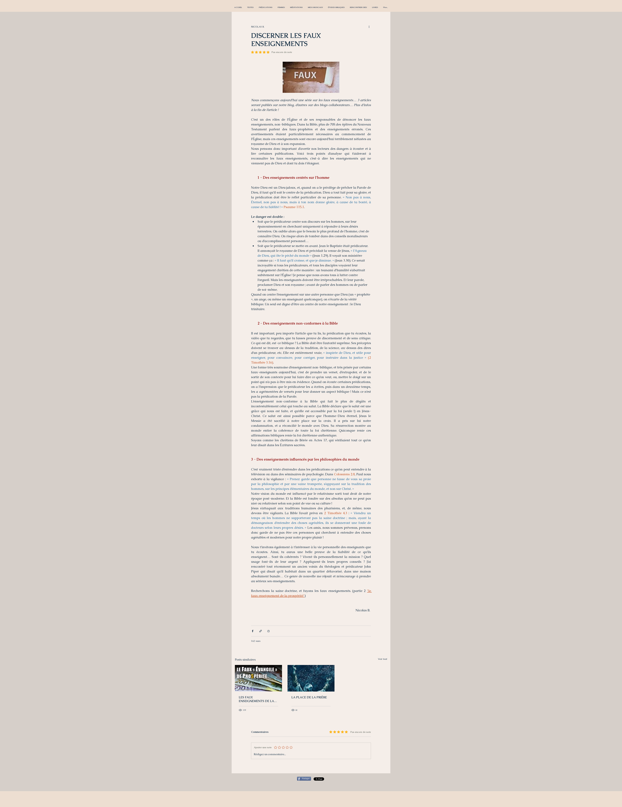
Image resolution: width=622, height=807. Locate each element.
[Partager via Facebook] (252, 631)
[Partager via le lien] (260, 631)
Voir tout (382, 659)
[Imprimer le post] (268, 631)
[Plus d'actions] (369, 27)
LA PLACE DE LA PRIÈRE (309, 697)
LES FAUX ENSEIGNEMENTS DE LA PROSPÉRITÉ (256, 699)
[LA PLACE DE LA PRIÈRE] (311, 678)
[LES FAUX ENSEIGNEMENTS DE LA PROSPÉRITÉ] (258, 678)
